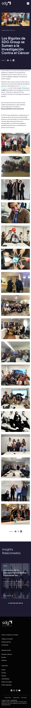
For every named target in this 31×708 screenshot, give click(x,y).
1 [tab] (8, 603)
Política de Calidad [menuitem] (7, 682)
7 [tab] (17, 603)
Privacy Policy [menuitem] (8, 697)
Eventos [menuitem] (4, 657)
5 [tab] (14, 603)
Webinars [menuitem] (4, 660)
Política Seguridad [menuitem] (6, 685)
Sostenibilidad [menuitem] (5, 679)
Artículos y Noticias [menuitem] (7, 654)
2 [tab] (10, 603)
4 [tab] (13, 603)
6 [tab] (16, 603)
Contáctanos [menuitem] (5, 645)
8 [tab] (19, 603)
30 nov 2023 (6, 578)
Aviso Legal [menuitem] (23, 697)
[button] (15, 143)
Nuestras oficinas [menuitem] (6, 642)
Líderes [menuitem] (3, 669)
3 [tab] (11, 603)
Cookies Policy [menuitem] (16, 697)
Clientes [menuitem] (4, 672)
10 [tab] (22, 603)
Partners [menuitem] (4, 675)
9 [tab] (20, 603)
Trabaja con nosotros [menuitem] (7, 639)
